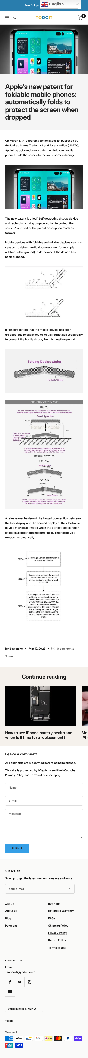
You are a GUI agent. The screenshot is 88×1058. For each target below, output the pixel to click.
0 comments (65, 648)
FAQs (51, 918)
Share (9, 656)
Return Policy (57, 940)
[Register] (68, 889)
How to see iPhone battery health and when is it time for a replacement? (38, 735)
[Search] (15, 18)
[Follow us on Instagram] (29, 982)
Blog (8, 918)
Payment (11, 925)
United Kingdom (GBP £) (22, 1008)
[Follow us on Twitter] (19, 982)
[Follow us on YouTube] (10, 991)
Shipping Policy (58, 925)
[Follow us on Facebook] (10, 982)
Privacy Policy (14, 775)
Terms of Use (57, 947)
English (56, 4)
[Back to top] (76, 1029)
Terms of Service (41, 775)
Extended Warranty (61, 910)
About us (11, 910)
